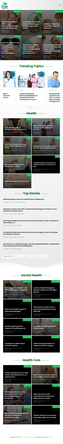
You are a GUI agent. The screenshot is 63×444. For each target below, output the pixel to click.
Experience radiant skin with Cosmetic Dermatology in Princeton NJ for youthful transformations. (10, 48)
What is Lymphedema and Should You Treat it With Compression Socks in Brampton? (15, 395)
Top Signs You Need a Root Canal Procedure (15, 344)
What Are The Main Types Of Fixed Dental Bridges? (15, 310)
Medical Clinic (58, 11)
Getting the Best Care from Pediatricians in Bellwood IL (52, 26)
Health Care (27, 366)
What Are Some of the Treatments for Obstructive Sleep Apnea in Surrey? (43, 396)
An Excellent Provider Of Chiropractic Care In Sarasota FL (16, 128)
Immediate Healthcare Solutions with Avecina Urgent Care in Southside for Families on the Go (52, 49)
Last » (46, 256)
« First (14, 256)
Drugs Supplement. (29, 437)
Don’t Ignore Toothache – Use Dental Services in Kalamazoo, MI (16, 290)
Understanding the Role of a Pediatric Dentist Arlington (44, 344)
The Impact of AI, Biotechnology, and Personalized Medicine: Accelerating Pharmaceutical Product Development (31, 245)
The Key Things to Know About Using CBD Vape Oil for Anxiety (44, 416)
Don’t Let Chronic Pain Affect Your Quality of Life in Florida (44, 376)
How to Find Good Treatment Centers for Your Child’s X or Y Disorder (43, 127)
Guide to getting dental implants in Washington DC (15, 327)
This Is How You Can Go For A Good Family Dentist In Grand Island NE (44, 309)
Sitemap (51, 437)
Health (39, 36)
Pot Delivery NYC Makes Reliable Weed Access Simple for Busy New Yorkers (31, 25)
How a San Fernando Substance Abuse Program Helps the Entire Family (15, 146)
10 (33, 256)
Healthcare (17, 36)
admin (7, 202)
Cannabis (38, 11)
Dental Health (27, 281)
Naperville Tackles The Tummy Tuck (17, 181)
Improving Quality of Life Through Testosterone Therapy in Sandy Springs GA (10, 25)
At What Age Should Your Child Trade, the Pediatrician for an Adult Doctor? (16, 375)
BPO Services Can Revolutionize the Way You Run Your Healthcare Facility (16, 415)
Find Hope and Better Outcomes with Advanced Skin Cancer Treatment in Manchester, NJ (31, 49)
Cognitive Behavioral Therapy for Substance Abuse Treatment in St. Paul (44, 164)
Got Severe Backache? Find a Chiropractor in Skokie (14, 165)
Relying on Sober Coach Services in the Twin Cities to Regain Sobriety (45, 147)
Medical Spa (17, 11)
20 (36, 256)
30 (39, 256)
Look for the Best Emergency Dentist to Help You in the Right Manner (45, 290)
